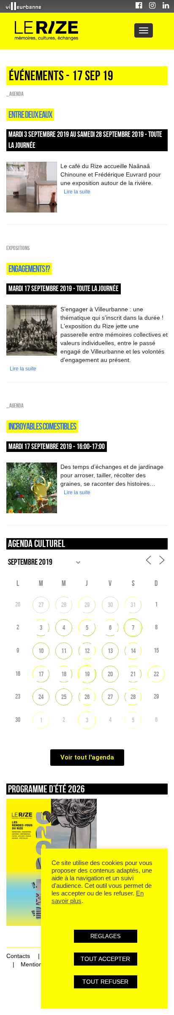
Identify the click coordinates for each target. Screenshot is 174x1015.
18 (63, 674)
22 (156, 674)
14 (133, 650)
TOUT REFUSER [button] (105, 981)
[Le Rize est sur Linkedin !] (166, 6)
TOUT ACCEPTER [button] (105, 958)
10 (41, 650)
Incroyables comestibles (42, 426)
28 (63, 604)
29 (87, 604)
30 (110, 604)
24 (41, 696)
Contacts (18, 955)
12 (87, 650)
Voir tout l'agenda (87, 757)
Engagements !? (29, 269)
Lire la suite (77, 192)
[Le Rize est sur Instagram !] (152, 6)
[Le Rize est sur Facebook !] (139, 6)
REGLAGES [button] (105, 936)
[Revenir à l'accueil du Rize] (46, 31)
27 (41, 604)
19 (87, 674)
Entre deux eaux (30, 114)
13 (110, 650)
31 (133, 604)
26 (87, 696)
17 (41, 674)
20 (110, 674)
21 (133, 674)
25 (63, 696)
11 (63, 650)
